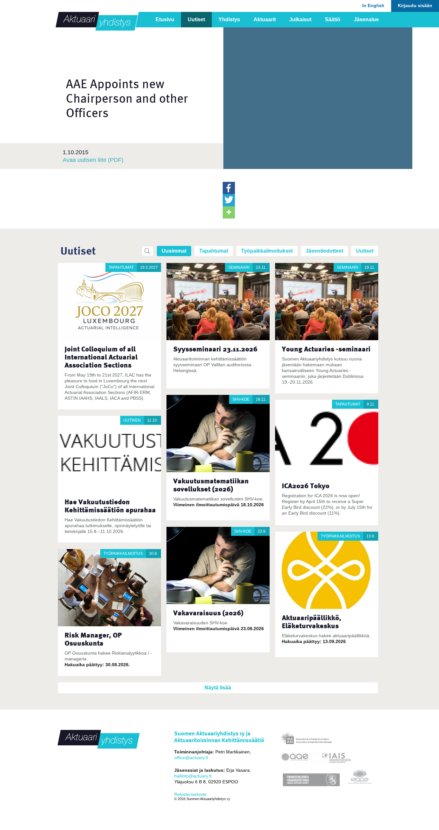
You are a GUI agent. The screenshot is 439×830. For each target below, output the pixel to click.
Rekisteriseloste (190, 794)
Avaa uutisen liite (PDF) (93, 160)
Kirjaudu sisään (415, 5)
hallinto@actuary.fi (192, 776)
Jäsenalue (366, 19)
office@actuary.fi (191, 757)
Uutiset (196, 19)
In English (373, 5)
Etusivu (165, 19)
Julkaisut (300, 19)
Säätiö (332, 19)
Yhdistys (229, 19)
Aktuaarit (265, 19)
